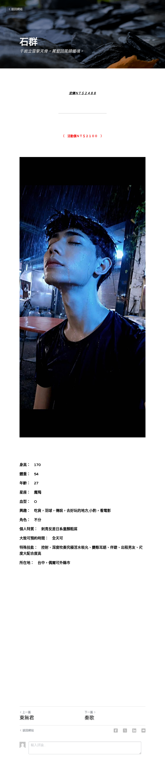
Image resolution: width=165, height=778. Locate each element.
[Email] (143, 730)
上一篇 (26, 712)
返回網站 (17, 9)
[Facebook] (116, 730)
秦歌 (89, 718)
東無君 (27, 718)
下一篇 (89, 712)
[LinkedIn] (134, 730)
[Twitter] (125, 730)
